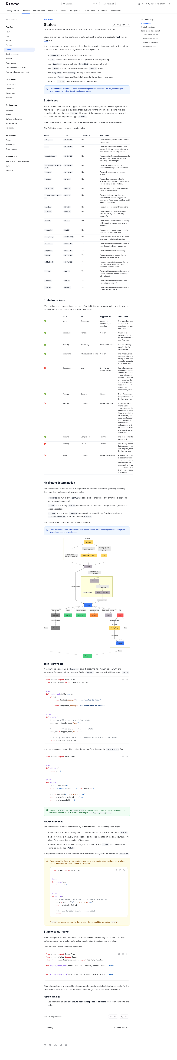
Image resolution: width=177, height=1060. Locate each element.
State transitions (148, 27)
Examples (63, 11)
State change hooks (149, 42)
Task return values (150, 35)
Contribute (102, 11)
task (118, 37)
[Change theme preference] (169, 4)
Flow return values (150, 39)
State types (146, 23)
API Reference (89, 11)
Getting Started (12, 11)
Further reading (149, 46)
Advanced (52, 11)
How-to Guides (39, 11)
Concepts (26, 11)
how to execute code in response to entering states (88, 1002)
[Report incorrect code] (119, 679)
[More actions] (128, 25)
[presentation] (87, 710)
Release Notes (116, 11)
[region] (87, 395)
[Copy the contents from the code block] (122, 679)
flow (46, 40)
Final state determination (152, 31)
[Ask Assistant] (126, 679)
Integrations (75, 11)
